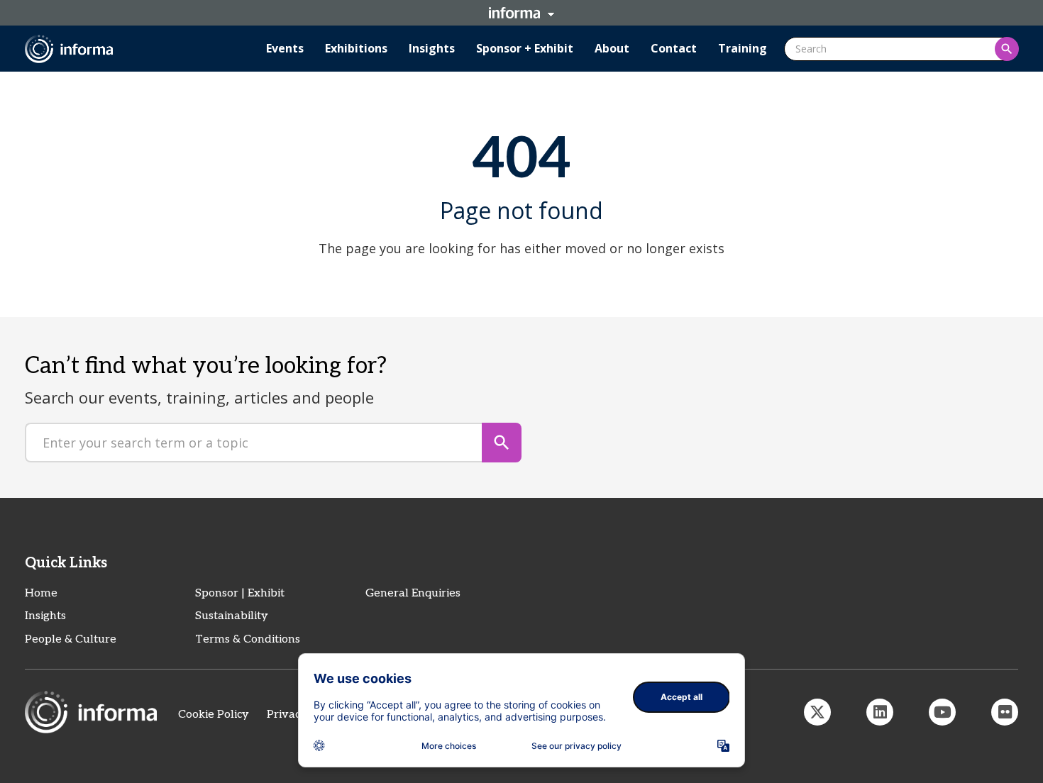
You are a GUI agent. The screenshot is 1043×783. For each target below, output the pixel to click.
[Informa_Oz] (817, 712)
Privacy (287, 714)
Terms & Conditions (247, 639)
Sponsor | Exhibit (240, 593)
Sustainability (231, 616)
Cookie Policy (213, 714)
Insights (45, 616)
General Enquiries (412, 593)
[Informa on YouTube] (942, 712)
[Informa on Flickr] (1004, 712)
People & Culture (70, 639)
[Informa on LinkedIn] (879, 712)
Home (41, 593)
